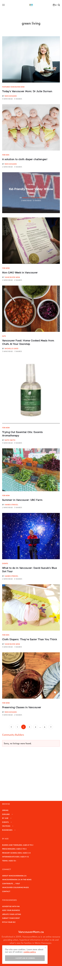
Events (5, 563)
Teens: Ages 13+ (9, 860)
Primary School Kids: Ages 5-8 (16, 853)
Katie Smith (10, 440)
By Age (5, 818)
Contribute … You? (11, 883)
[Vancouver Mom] (31, 5)
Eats (4, 336)
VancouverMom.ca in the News (16, 879)
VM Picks (6, 826)
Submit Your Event (11, 918)
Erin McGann (11, 96)
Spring (5, 810)
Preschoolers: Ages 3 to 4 (14, 849)
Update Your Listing (11, 914)
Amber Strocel (11, 504)
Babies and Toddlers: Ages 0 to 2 (17, 845)
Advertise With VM (11, 906)
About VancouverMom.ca (14, 875)
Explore (6, 814)
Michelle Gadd (11, 348)
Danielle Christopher (32, 198)
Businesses (7, 830)
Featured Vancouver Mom (13, 87)
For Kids (5, 155)
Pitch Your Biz (8, 922)
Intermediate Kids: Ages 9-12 (15, 856)
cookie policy (30, 951)
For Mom (6, 268)
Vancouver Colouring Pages (15, 887)
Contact (6, 891)
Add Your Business (11, 910)
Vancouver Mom (12, 277)
